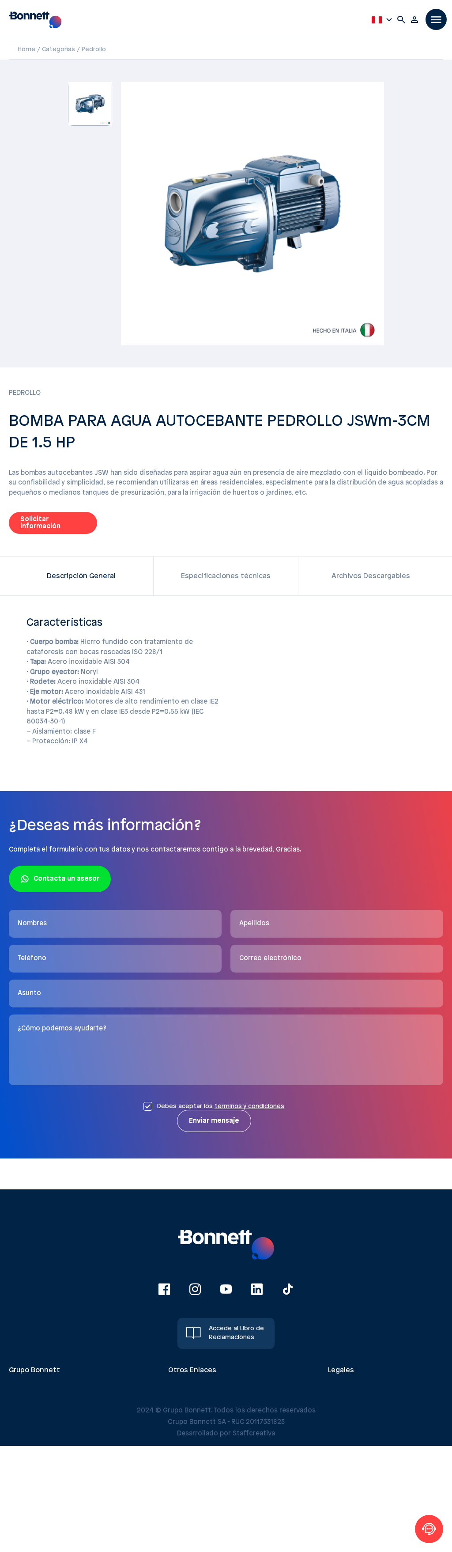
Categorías (58, 49)
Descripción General (81, 576)
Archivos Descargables (370, 576)
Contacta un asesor (66, 878)
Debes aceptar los (220, 1106)
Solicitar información (40, 523)
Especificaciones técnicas (226, 576)
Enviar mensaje (214, 1120)
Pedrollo (94, 49)
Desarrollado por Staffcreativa (226, 1433)
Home (26, 49)
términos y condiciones (249, 1106)
